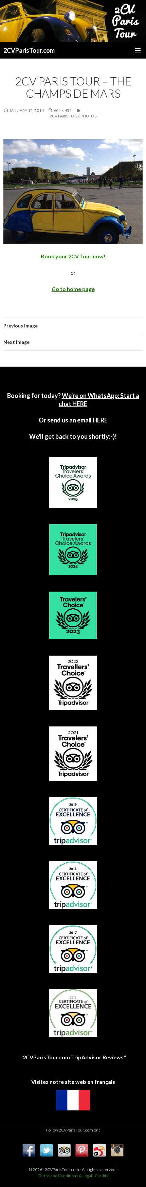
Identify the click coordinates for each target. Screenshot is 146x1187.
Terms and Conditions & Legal (65, 1175)
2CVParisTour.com (29, 50)
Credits (101, 1175)
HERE (100, 420)
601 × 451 (63, 110)
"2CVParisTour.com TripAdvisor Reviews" (73, 1057)
